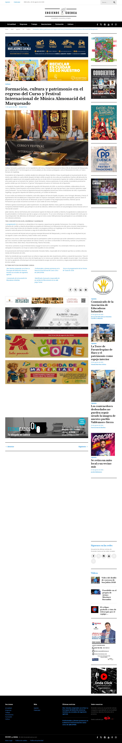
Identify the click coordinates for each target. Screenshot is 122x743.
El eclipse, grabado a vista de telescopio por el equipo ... (108, 610)
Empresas (23, 24)
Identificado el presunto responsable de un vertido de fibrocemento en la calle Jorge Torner (47, 280)
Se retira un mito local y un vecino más (101, 463)
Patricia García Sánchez (98, 427)
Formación (59, 24)
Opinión (7, 2)
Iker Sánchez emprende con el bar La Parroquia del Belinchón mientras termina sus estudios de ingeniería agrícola (75, 711)
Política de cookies (21, 740)
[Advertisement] (47, 400)
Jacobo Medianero (96, 472)
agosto (18, 29)
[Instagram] (103, 556)
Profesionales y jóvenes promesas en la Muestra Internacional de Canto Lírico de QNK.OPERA (47, 270)
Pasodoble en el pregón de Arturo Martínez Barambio (109, 595)
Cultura (70, 24)
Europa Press (23, 107)
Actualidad (11, 24)
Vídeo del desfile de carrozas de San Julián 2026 (109, 580)
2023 (12, 29)
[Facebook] (93, 556)
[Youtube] (108, 556)
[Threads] (114, 556)
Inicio (6, 29)
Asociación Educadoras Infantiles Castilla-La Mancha (101, 317)
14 (23, 29)
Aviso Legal (8, 740)
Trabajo (34, 24)
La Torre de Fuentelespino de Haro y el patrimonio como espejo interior (102, 353)
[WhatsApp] (93, 561)
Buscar (114, 2)
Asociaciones (46, 24)
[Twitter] (98, 556)
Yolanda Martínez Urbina (98, 364)
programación (11, 224)
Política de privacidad (36, 740)
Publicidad (17, 2)
